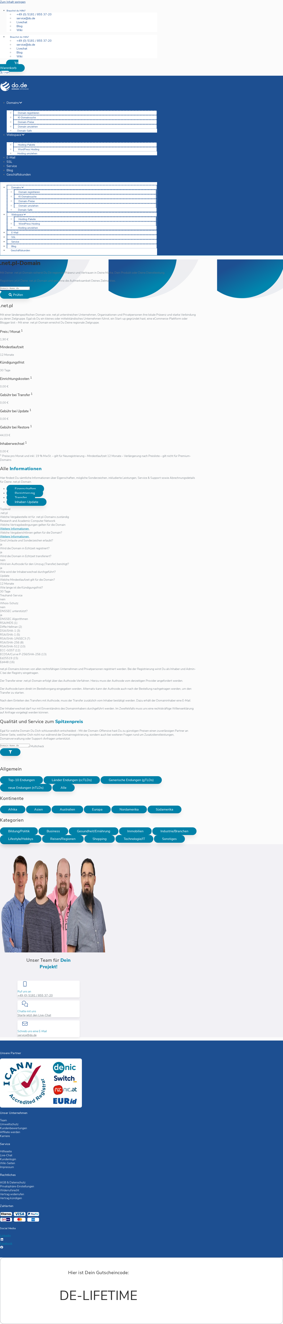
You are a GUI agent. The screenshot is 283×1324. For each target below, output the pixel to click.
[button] (12, 66)
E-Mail (11, 157)
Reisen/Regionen (62, 839)
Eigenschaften (25, 489)
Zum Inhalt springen (13, 2)
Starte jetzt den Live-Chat (34, 1015)
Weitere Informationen (15, 529)
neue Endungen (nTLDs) (26, 788)
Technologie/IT (134, 839)
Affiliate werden (10, 1132)
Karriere (5, 1136)
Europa (97, 809)
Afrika (12, 809)
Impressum (7, 1167)
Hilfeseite (6, 1151)
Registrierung (25, 493)
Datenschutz (17, 1182)
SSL (9, 162)
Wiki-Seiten (7, 1163)
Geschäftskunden (19, 174)
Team (3, 1120)
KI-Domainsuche (27, 117)
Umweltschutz (9, 1124)
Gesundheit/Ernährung (93, 831)
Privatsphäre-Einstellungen (17, 1186)
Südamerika (164, 809)
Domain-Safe (24, 130)
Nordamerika (129, 809)
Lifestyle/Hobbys (20, 839)
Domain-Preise (26, 122)
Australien (67, 809)
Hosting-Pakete (26, 144)
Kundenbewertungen (13, 1128)
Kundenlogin (8, 1159)
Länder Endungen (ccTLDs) (72, 780)
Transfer (21, 497)
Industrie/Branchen (174, 831)
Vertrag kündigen (11, 1198)
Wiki (19, 30)
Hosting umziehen (27, 153)
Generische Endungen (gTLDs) (131, 780)
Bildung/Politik (19, 831)
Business (53, 831)
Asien (38, 809)
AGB (3, 1182)
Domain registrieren (28, 113)
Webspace (14, 135)
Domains (13, 103)
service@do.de (27, 1035)
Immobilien (135, 831)
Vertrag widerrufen (12, 1194)
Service (12, 166)
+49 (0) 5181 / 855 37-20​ (35, 995)
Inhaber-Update (26, 502)
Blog (10, 170)
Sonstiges (169, 839)
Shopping (100, 839)
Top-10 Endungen (21, 780)
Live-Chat (6, 1155)
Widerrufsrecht (9, 1190)
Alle (63, 788)
